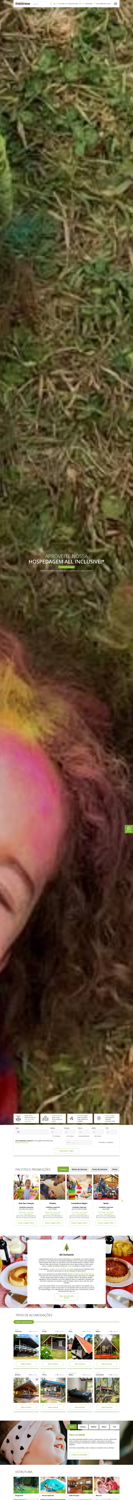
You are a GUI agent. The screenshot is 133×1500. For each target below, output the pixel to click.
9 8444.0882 (87, 4)
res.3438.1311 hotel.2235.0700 (67, 4)
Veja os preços (26, 1364)
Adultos (52, 1128)
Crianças (67, 1128)
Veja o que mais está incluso (66, 1297)
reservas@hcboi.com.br (103, 4)
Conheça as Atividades (79, 1455)
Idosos (80, 1128)
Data (17, 1128)
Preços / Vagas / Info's (26, 1223)
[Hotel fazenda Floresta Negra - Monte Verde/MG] (22, 4)
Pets (107, 1128)
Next (122, 1201)
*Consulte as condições (66, 567)
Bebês (94, 1128)
